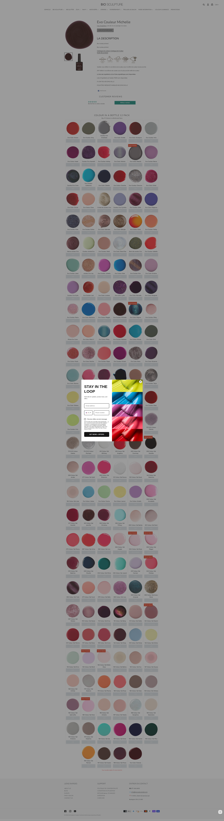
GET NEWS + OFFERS (96, 434)
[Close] (140, 382)
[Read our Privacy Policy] (108, 422)
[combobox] (88, 412)
